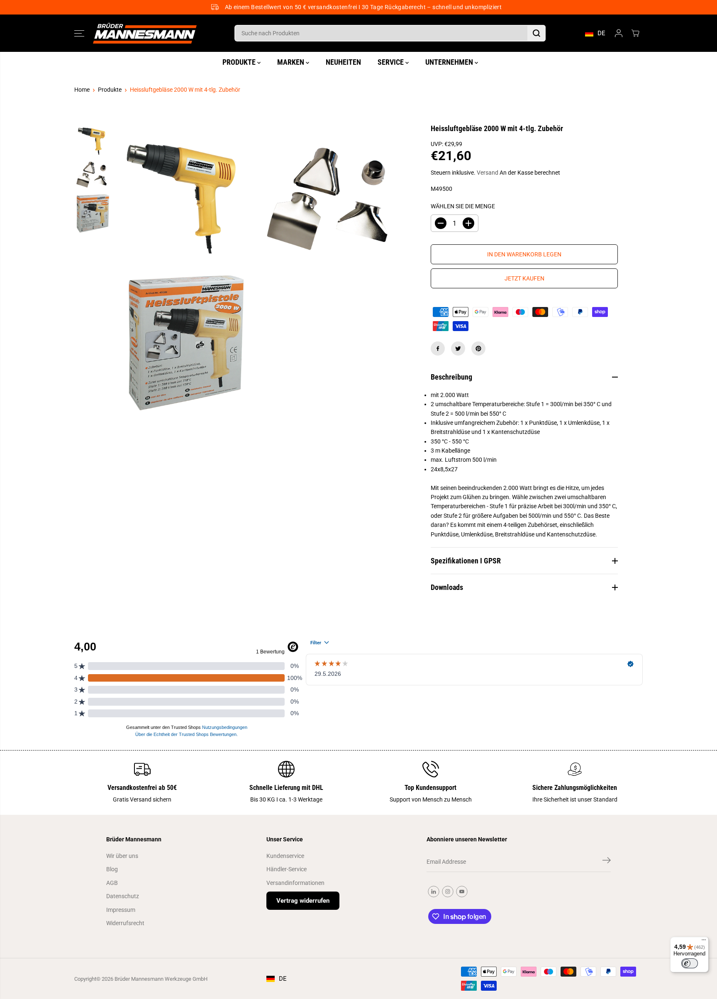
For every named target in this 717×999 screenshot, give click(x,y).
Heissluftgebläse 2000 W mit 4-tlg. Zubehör (185, 89)
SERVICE (391, 62)
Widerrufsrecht (125, 923)
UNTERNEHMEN (450, 62)
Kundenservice (285, 856)
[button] (79, 33)
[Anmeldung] (618, 33)
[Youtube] (462, 891)
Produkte (110, 89)
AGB (112, 883)
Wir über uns (122, 856)
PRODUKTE (239, 62)
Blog (112, 869)
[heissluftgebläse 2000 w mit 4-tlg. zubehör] (186, 197)
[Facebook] (438, 348)
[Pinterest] (478, 348)
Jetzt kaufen (524, 278)
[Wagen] (635, 33)
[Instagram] (448, 891)
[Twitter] (458, 348)
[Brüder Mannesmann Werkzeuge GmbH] (145, 33)
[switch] (689, 963)
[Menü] (704, 942)
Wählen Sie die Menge (463, 206)
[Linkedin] (434, 891)
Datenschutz (122, 896)
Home (82, 89)
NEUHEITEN (343, 62)
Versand (487, 172)
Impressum (120, 909)
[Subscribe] (606, 861)
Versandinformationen (295, 883)
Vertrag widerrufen (302, 900)
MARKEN (291, 62)
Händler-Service (286, 869)
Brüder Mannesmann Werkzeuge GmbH (161, 979)
